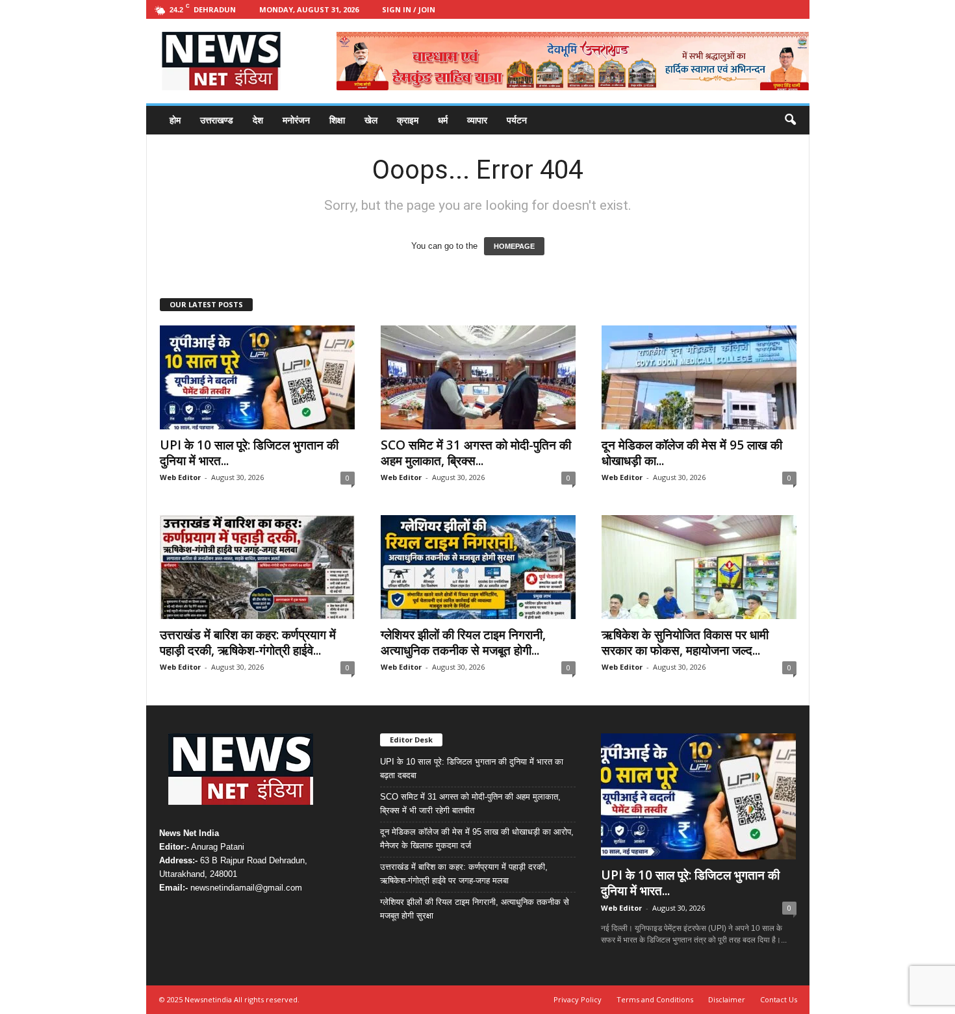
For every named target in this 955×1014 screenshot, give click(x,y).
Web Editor (180, 477)
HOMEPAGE (514, 246)
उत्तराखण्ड (216, 120)
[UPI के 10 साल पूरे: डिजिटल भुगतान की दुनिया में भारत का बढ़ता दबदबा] (257, 377)
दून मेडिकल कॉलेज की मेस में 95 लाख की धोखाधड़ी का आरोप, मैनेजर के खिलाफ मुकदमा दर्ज (477, 838)
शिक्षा (337, 120)
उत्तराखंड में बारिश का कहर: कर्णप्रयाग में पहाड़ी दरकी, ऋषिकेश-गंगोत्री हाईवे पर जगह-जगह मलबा (464, 873)
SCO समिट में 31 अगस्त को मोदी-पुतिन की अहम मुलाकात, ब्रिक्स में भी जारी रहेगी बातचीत (470, 803)
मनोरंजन (296, 120)
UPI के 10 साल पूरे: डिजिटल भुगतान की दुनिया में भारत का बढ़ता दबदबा (471, 768)
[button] (790, 120)
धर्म (443, 120)
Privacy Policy (578, 999)
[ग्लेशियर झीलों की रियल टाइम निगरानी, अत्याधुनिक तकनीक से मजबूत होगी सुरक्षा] (478, 567)
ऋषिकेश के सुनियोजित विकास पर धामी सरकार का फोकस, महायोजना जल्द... (685, 642)
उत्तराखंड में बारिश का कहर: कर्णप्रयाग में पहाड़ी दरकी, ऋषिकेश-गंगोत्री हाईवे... (248, 642)
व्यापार (477, 120)
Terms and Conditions (655, 999)
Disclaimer (726, 999)
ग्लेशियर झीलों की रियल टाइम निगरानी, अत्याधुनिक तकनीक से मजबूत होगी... (463, 642)
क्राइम (407, 120)
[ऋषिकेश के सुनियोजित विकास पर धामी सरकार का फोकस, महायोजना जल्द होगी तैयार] (699, 567)
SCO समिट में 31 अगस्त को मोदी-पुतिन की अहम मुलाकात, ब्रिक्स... (476, 453)
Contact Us (778, 999)
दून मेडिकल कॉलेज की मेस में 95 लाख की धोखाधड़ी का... (692, 453)
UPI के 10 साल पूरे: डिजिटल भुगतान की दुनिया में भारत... (249, 453)
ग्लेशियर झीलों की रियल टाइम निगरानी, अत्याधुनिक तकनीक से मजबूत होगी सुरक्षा (474, 908)
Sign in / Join (408, 9)
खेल (370, 120)
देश (258, 120)
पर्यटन (517, 120)
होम (175, 120)
